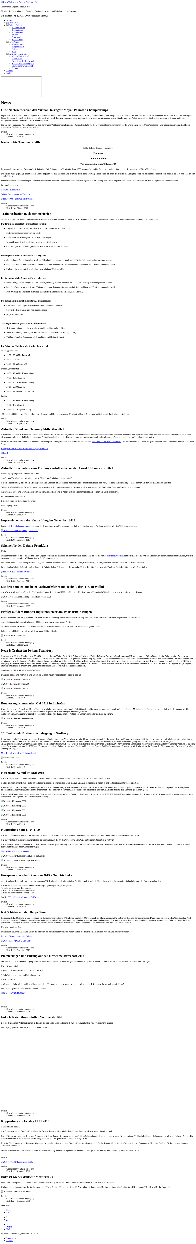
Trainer (15, 35)
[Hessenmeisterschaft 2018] (13, 993)
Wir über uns (17, 44)
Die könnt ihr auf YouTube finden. (106, 441)
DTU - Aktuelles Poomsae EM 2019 (23, 897)
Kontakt (9, 1240)
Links (8, 73)
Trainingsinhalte (18, 27)
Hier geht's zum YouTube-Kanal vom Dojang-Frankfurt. (24, 448)
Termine (9, 71)
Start (8, 1210)
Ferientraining (17, 39)
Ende (8, 1229)
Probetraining (17, 37)
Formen (15, 68)
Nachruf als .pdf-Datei (10, 190)
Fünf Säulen (17, 59)
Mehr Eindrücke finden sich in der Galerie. (19, 753)
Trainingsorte (17, 32)
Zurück (9, 1212)
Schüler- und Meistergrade (23, 63)
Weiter (9, 1227)
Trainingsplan (17, 30)
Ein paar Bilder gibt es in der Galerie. (16, 936)
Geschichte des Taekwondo (23, 61)
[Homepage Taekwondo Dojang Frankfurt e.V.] (19, 2)
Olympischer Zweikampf (22, 66)
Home (9, 20)
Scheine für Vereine (115, 556)
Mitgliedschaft (18, 47)
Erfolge (15, 49)
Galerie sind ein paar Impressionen (21, 526)
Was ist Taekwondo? (20, 56)
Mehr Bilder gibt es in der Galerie (15, 851)
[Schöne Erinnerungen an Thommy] (17, 199)
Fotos (14, 51)
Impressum (11, 1238)
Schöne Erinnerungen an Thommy (15, 194)
